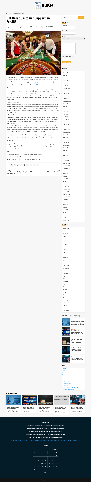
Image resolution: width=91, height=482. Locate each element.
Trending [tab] (77, 316)
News (64, 270)
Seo (64, 284)
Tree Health (66, 310)
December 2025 (66, 93)
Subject (64, 36)
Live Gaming (66, 265)
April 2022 (65, 184)
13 (45, 460)
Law (64, 260)
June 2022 (65, 178)
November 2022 (66, 165)
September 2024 (67, 132)
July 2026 (65, 75)
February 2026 (66, 88)
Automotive (66, 228)
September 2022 (67, 171)
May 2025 (65, 111)
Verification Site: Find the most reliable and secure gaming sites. (25, 156)
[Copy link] (37, 165)
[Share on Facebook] (11, 165)
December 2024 (66, 124)
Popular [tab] (70, 316)
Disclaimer (64, 374)
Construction (66, 233)
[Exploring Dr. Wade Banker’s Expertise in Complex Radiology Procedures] (66, 340)
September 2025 (67, 101)
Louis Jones (10, 411)
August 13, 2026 (15, 411)
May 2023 (65, 152)
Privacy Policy (65, 377)
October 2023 (66, 145)
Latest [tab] (65, 316)
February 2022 (66, 189)
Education (65, 239)
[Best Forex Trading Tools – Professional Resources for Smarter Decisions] (66, 358)
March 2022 (66, 186)
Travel (64, 308)
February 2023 (66, 158)
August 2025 (66, 103)
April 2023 (65, 155)
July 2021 (65, 207)
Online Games (66, 273)
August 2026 (66, 72)
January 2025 (66, 121)
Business (65, 231)
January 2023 (66, 160)
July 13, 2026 (63, 412)
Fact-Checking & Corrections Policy (70, 387)
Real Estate (65, 281)
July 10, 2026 (80, 411)
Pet (64, 278)
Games (64, 247)
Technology (66, 302)
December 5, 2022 (19, 24)
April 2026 (65, 83)
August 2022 (66, 173)
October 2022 (66, 168)
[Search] (84, 13)
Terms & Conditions (66, 383)
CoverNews (54, 479)
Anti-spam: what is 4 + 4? (67, 56)
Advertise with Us (66, 381)
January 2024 (66, 140)
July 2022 (65, 176)
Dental (64, 236)
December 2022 (66, 163)
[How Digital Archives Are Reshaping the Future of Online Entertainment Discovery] (66, 349)
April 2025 (65, 114)
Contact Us (64, 368)
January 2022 (66, 191)
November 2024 (66, 127)
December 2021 (66, 194)
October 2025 (66, 98)
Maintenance (66, 268)
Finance (65, 244)
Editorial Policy (65, 385)
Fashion (65, 241)
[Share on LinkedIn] (18, 165)
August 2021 (66, 204)
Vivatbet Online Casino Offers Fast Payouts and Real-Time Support (26, 154)
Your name (64, 25)
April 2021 (65, 215)
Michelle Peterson (11, 24)
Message (64, 41)
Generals (65, 249)
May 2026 (65, 80)
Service (64, 286)
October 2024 (66, 129)
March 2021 (66, 217)
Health (64, 252)
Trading (65, 305)
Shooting (65, 289)
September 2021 (67, 202)
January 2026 (66, 90)
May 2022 (65, 181)
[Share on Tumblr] (30, 165)
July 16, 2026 (47, 411)
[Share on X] (14, 165)
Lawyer (64, 262)
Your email (64, 30)
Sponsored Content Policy (68, 389)
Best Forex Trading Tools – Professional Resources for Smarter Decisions (77, 359)
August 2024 (66, 134)
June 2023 (65, 150)
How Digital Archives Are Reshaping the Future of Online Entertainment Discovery (76, 350)
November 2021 (66, 196)
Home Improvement (67, 255)
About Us (64, 372)
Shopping (65, 292)
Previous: (19, 171)
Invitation (65, 257)
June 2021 (65, 209)
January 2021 (66, 220)
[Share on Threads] (34, 165)
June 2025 (65, 109)
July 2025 (65, 106)
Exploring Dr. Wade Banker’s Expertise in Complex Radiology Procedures (77, 341)
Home (63, 370)
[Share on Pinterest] (24, 165)
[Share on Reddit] (27, 165)
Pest (64, 276)
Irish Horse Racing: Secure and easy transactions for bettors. (24, 159)
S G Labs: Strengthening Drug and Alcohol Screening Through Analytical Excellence (77, 323)
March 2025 (66, 116)
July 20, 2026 (31, 411)
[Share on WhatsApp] (21, 165)
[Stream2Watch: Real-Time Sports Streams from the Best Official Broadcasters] (66, 331)
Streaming (65, 300)
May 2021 (65, 212)
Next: (53, 171)
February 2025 (66, 119)
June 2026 (65, 77)
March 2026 (66, 85)
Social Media (66, 294)
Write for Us (65, 379)
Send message (66, 62)
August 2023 (66, 147)
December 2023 (66, 142)
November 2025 (66, 96)
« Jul (45, 472)
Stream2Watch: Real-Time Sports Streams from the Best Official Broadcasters (77, 332)
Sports (64, 297)
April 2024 (65, 137)
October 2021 (66, 199)
